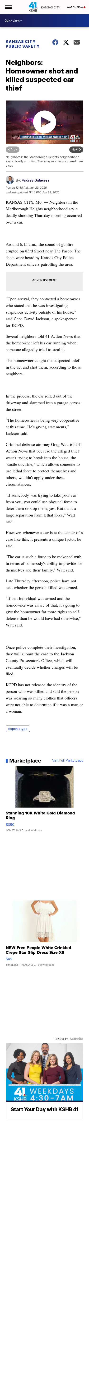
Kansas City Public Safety (23, 44)
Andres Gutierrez (35, 180)
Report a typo (17, 729)
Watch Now (75, 7)
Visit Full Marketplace (67, 760)
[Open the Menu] (8, 7)
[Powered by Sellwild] (76, 1039)
